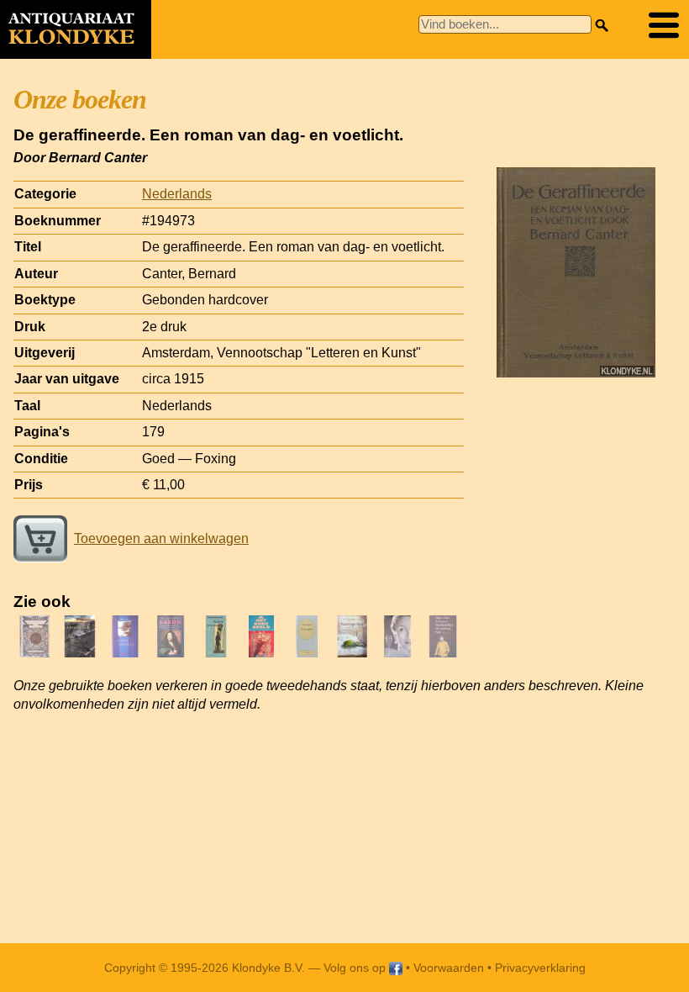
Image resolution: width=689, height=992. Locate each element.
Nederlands (177, 194)
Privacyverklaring (540, 967)
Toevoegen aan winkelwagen (161, 538)
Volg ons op (356, 967)
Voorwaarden (448, 967)
